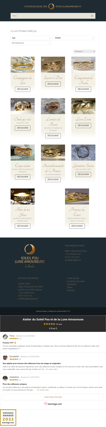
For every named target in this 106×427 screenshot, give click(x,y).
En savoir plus (51, 369)
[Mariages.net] (53, 405)
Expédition (72, 284)
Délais (70, 287)
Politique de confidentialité (57, 311)
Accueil (14, 31)
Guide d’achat (73, 278)
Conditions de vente (76, 281)
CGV (68, 311)
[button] (12, 59)
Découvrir (22, 89)
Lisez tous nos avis (53, 397)
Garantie (71, 290)
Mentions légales (41, 311)
